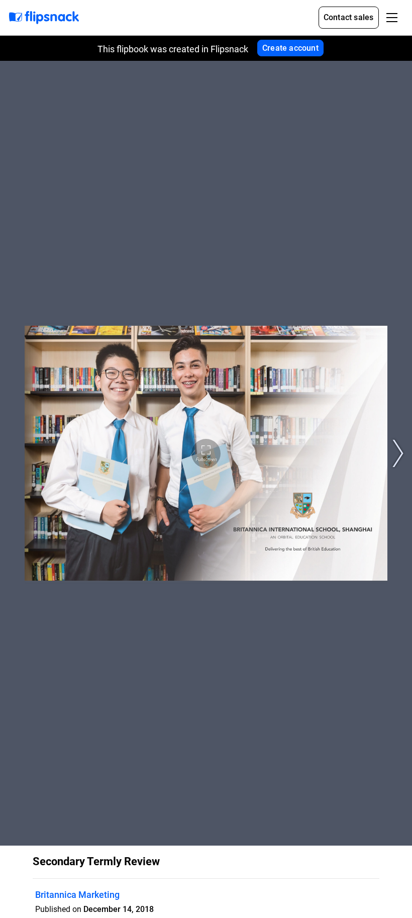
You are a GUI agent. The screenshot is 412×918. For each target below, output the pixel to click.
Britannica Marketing (77, 894)
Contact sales (349, 17)
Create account (290, 48)
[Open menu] (392, 18)
